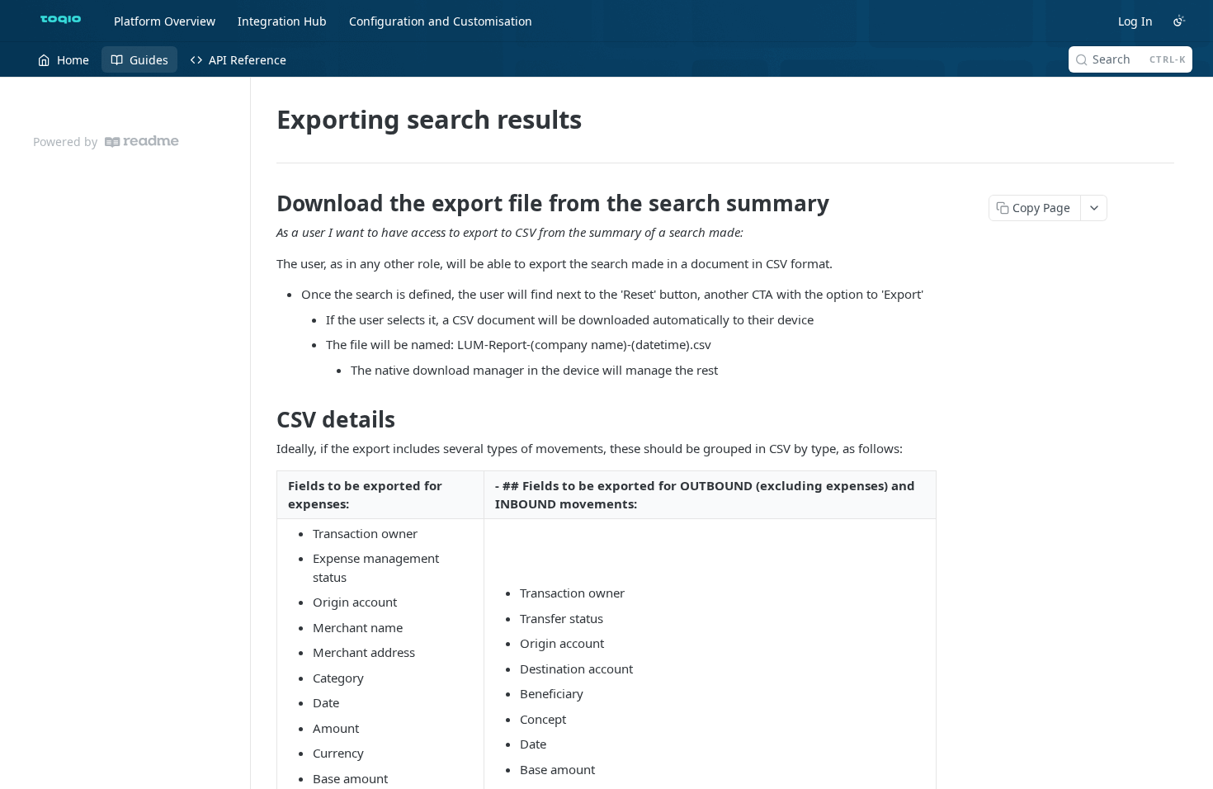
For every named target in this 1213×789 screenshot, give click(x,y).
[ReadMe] (142, 141)
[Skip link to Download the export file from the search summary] (265, 203)
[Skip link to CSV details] (265, 419)
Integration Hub (282, 21)
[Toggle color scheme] (1179, 20)
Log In (1135, 21)
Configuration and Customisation (440, 21)
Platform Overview (164, 21)
